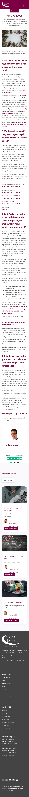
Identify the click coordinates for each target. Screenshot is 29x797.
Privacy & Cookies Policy (8, 791)
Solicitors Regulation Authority (12, 655)
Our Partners (5, 713)
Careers (4, 680)
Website (4, 209)
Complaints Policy (6, 729)
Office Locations (6, 677)
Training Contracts (6, 683)
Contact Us (4, 710)
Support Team (5, 725)
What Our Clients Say (7, 693)
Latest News (5, 690)
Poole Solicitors (6, 719)
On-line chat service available (11, 187)
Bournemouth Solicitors (8, 722)
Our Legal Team (6, 716)
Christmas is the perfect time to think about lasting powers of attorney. (14, 124)
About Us (4, 686)
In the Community (6, 696)
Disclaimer (20, 788)
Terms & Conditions (12, 788)
